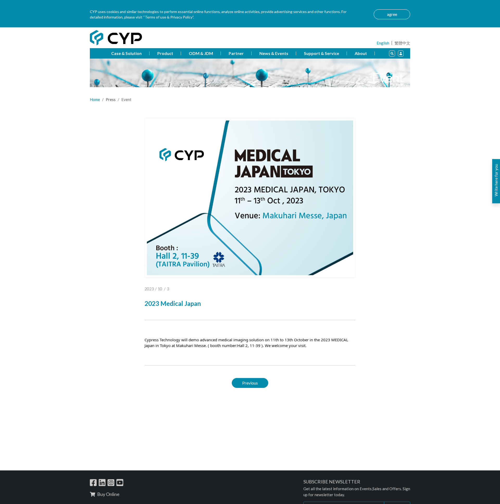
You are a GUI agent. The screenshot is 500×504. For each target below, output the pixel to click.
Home (95, 99)
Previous (250, 382)
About (361, 53)
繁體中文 (402, 43)
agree (392, 14)
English (383, 43)
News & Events (273, 53)
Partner (236, 53)
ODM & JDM (201, 53)
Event (126, 99)
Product (165, 53)
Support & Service (321, 53)
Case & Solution (126, 53)
